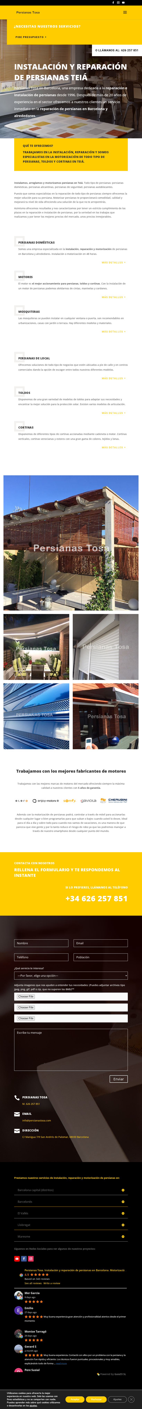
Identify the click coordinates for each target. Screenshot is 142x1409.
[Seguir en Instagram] (31, 1258)
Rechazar (96, 1399)
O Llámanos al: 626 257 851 (117, 50)
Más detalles (112, 262)
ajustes (33, 1405)
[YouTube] (123, 3)
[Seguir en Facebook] (24, 1258)
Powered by (113, 1374)
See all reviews (33, 1283)
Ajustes (117, 1399)
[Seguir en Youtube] (17, 1258)
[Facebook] (113, 3)
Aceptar (75, 1399)
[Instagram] (118, 3)
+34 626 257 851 (96, 898)
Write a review (51, 1283)
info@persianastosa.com (36, 1120)
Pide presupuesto (30, 37)
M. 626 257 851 (31, 1103)
